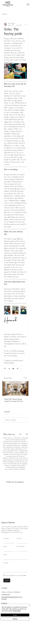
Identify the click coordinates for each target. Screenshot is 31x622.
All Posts (4, 14)
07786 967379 (6, 594)
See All (25, 378)
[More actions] (26, 24)
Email (5, 546)
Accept (15, 615)
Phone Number (21, 546)
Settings (15, 619)
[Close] (29, 607)
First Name (6, 538)
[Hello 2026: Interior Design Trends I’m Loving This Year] (15, 388)
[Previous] (20, 434)
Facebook (4, 603)
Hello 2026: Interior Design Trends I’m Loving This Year (14, 400)
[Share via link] (17, 368)
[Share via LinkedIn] (13, 368)
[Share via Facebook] (5, 368)
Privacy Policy (17, 611)
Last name (20, 538)
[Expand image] (7, 310)
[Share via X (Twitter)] (9, 368)
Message (5, 562)
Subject (5, 554)
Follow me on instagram (15, 482)
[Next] (26, 434)
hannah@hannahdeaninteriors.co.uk (12, 597)
